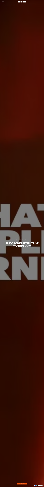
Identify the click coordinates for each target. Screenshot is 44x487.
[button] (3, 2)
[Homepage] (22, 2)
